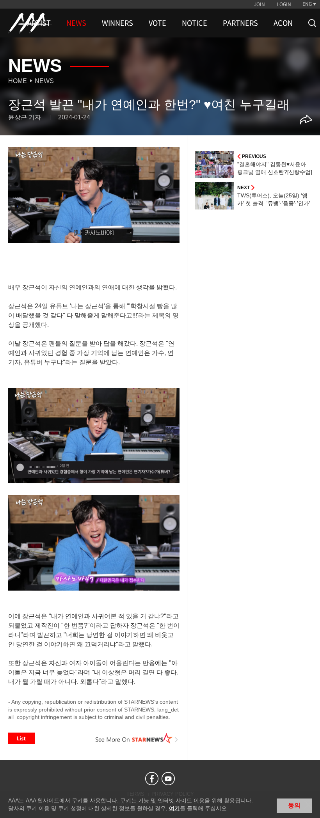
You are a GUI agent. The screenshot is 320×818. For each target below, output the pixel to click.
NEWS (76, 23)
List (21, 738)
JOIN (259, 4)
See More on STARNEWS (137, 738)
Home (17, 81)
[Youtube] (168, 778)
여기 (174, 808)
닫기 (308, 805)
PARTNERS (240, 23)
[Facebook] (151, 778)
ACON (283, 23)
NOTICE (194, 23)
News (44, 81)
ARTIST (39, 23)
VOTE (157, 23)
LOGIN (284, 4)
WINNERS (117, 23)
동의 (294, 805)
